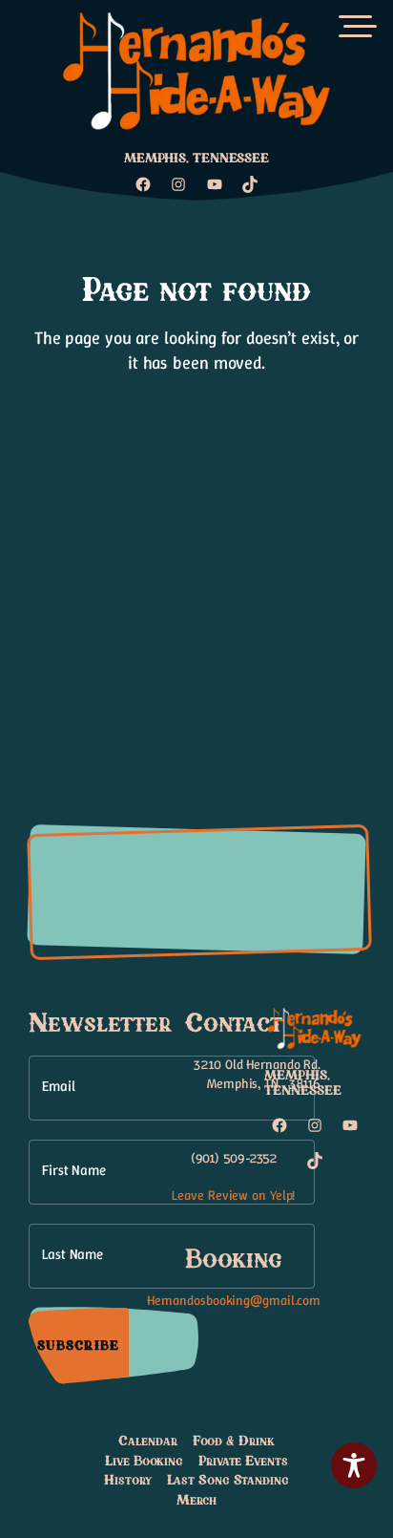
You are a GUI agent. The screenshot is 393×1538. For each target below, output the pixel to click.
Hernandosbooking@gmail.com (234, 1300)
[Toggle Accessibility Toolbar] (354, 1465)
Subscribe (78, 1345)
